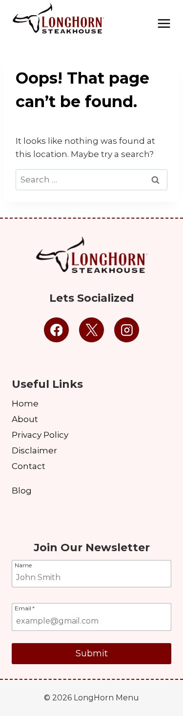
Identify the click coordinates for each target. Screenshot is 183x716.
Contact (28, 466)
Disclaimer (34, 450)
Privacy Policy (40, 435)
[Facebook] (56, 330)
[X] (91, 330)
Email (25, 607)
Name (23, 564)
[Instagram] (127, 330)
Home (25, 403)
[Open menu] (164, 20)
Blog (22, 490)
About (25, 419)
